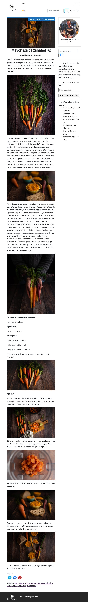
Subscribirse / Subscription (68, 95)
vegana (14, 586)
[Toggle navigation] (76, 4)
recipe (42, 583)
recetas (37, 583)
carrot (17, 583)
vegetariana (31, 586)
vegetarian (22, 586)
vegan (9, 586)
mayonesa (29, 583)
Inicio (23, 4)
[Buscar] (66, 11)
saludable (49, 583)
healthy (22, 583)
